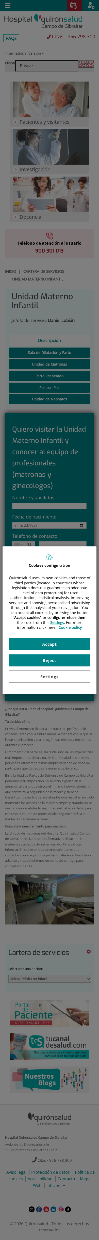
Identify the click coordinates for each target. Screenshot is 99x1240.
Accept (49, 644)
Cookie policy (70, 627)
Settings (49, 676)
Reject (49, 660)
